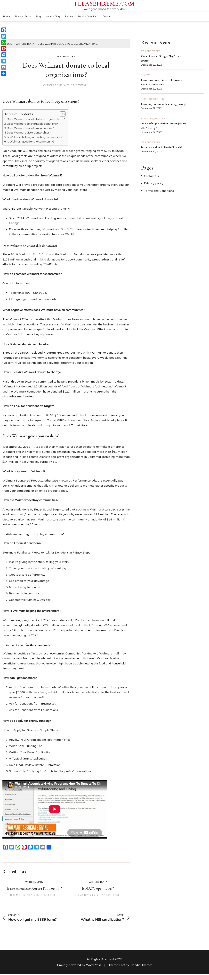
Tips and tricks (23, 16)
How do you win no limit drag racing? (163, 104)
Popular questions (88, 16)
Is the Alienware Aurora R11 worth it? (34, 888)
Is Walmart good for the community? (30, 141)
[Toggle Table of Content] (61, 114)
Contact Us (109, 16)
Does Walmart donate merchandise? (30, 128)
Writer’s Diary (53, 16)
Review (69, 16)
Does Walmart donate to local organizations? (36, 119)
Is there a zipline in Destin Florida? (161, 147)
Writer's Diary (66, 56)
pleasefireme (79, 85)
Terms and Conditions (159, 191)
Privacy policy (153, 183)
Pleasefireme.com (104, 3)
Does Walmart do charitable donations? (32, 123)
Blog (38, 16)
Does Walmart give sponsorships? (29, 132)
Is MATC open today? (98, 888)
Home (6, 16)
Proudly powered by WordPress (79, 965)
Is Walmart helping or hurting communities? (35, 137)
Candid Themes (141, 965)
